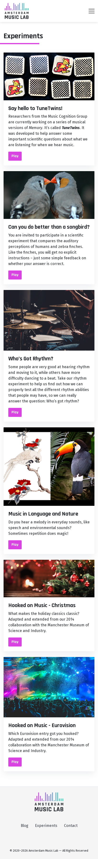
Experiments (46, 825)
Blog (24, 825)
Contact (71, 825)
